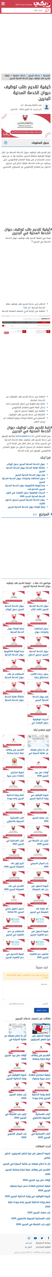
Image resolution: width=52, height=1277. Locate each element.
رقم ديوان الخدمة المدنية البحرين (30, 475)
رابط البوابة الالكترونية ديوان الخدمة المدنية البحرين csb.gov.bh (25, 487)
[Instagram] (29, 1238)
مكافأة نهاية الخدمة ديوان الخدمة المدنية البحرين (25, 469)
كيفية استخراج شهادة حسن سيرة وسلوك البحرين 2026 (30, 1188)
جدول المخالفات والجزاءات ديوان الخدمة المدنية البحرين (23, 480)
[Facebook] (48, 1238)
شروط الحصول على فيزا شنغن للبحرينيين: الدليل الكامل (27, 1155)
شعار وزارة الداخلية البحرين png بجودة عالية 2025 (29, 1204)
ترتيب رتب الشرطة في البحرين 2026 (33, 1224)
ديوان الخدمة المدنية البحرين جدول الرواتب (26, 464)
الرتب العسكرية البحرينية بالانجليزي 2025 (30, 1218)
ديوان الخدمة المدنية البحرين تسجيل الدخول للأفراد (25, 501)
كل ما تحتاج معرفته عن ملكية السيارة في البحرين (26, 1164)
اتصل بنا (28, 1247)
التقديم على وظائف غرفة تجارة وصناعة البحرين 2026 (27, 1172)
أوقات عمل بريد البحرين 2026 (36, 1180)
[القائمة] (3, 3)
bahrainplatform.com (25, 436)
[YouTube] (35, 1238)
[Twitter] (42, 1238)
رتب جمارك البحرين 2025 (38, 1212)
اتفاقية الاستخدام (43, 1247)
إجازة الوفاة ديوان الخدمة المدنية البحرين (26, 507)
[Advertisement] (26, 44)
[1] (32, 241)
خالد (22, 105)
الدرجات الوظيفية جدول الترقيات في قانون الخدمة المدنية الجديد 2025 (25, 494)
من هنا (27, 308)
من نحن (29, 1243)
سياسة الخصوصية (43, 1243)
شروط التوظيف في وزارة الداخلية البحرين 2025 (27, 1196)
